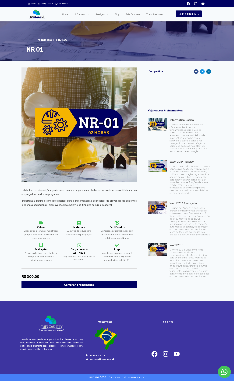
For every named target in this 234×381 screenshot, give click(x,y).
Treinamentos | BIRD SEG (51, 39)
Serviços (100, 14)
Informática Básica (182, 119)
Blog (117, 14)
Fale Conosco (133, 14)
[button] (196, 71)
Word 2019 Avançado (183, 203)
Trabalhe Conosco (155, 14)
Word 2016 (176, 245)
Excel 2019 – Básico (182, 161)
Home (65, 14)
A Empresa (80, 14)
